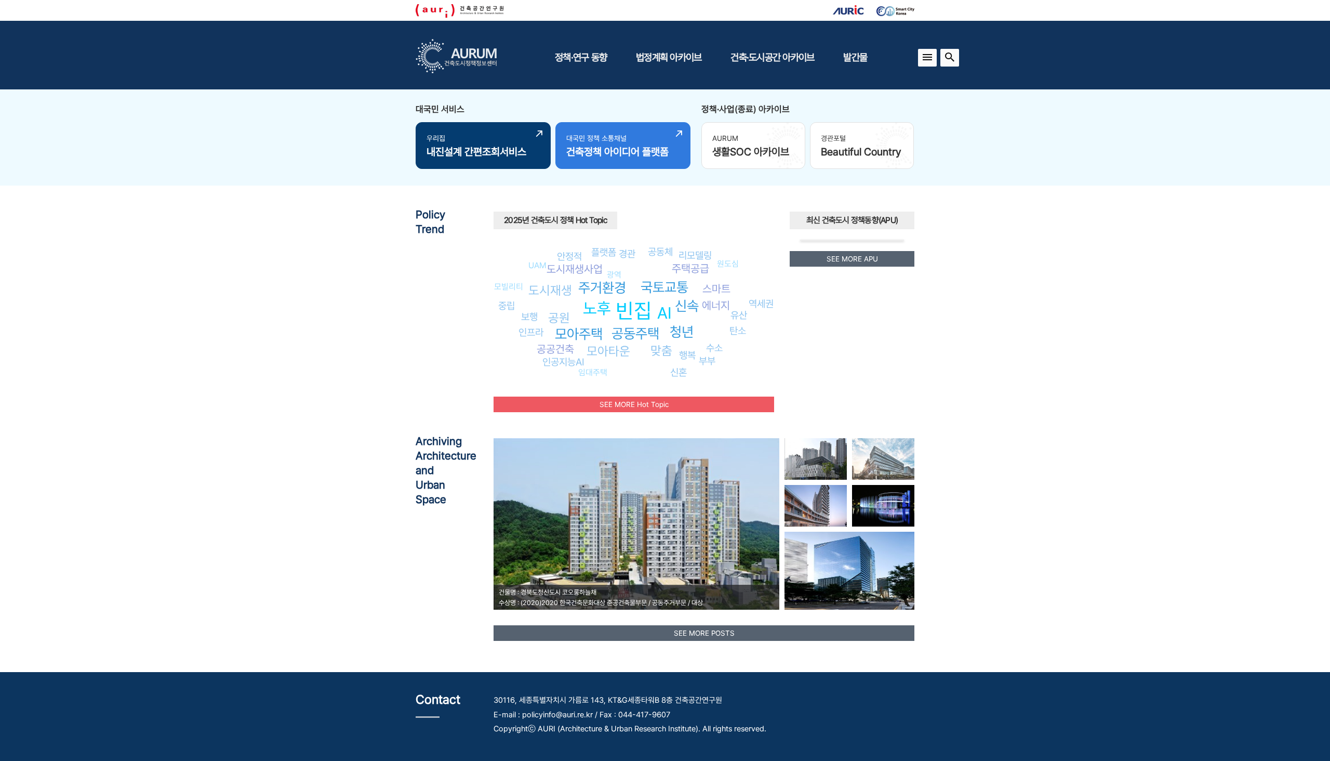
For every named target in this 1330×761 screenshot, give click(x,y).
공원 (559, 317)
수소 (714, 347)
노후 (597, 308)
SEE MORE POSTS (704, 633)
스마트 (716, 288)
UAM (537, 265)
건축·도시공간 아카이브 (772, 57)
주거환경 (602, 288)
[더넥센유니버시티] (883, 459)
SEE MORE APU (852, 259)
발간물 (855, 57)
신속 (687, 306)
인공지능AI (563, 362)
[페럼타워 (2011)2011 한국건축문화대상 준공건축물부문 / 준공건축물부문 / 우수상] (849, 571)
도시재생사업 (575, 269)
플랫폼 (603, 252)
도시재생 (550, 290)
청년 (682, 332)
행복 (687, 355)
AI (664, 313)
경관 (627, 253)
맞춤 (661, 350)
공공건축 (555, 349)
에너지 (716, 305)
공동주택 (635, 333)
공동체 (660, 251)
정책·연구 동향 (581, 57)
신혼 (678, 372)
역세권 (761, 303)
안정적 (569, 256)
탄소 (737, 330)
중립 (506, 305)
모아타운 (608, 351)
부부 (707, 360)
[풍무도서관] (815, 459)
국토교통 (664, 287)
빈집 (634, 310)
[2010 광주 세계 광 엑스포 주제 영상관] (883, 506)
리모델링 (695, 255)
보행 (529, 316)
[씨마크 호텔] (815, 506)
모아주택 (579, 334)
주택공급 (690, 268)
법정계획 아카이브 (668, 57)
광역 (614, 275)
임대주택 (592, 372)
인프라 (530, 332)
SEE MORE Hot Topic (634, 404)
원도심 (728, 264)
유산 (738, 315)
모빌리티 (508, 287)
